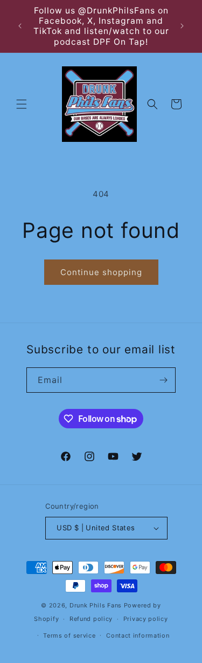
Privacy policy (145, 619)
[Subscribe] (163, 380)
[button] (21, 104)
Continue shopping (101, 272)
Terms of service (69, 635)
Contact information (137, 635)
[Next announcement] (182, 26)
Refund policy (91, 619)
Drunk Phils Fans (95, 605)
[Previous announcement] (20, 26)
